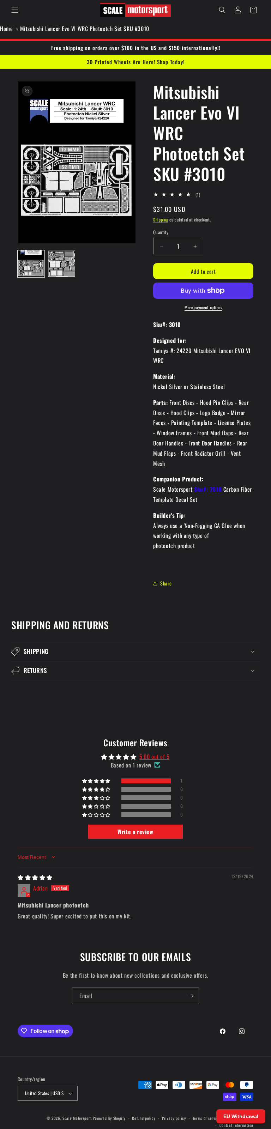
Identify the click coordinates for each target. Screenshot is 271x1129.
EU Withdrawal (240, 1116)
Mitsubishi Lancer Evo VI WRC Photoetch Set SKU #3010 (84, 28)
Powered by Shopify (109, 1118)
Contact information (236, 1125)
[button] (15, 10)
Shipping (160, 220)
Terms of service (207, 1118)
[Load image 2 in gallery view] (61, 263)
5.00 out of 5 (154, 756)
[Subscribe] (191, 996)
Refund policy (143, 1118)
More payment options (203, 307)
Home (6, 28)
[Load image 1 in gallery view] (31, 263)
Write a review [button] (135, 831)
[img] (35, 877)
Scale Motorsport (76, 1118)
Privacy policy (174, 1118)
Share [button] (166, 583)
